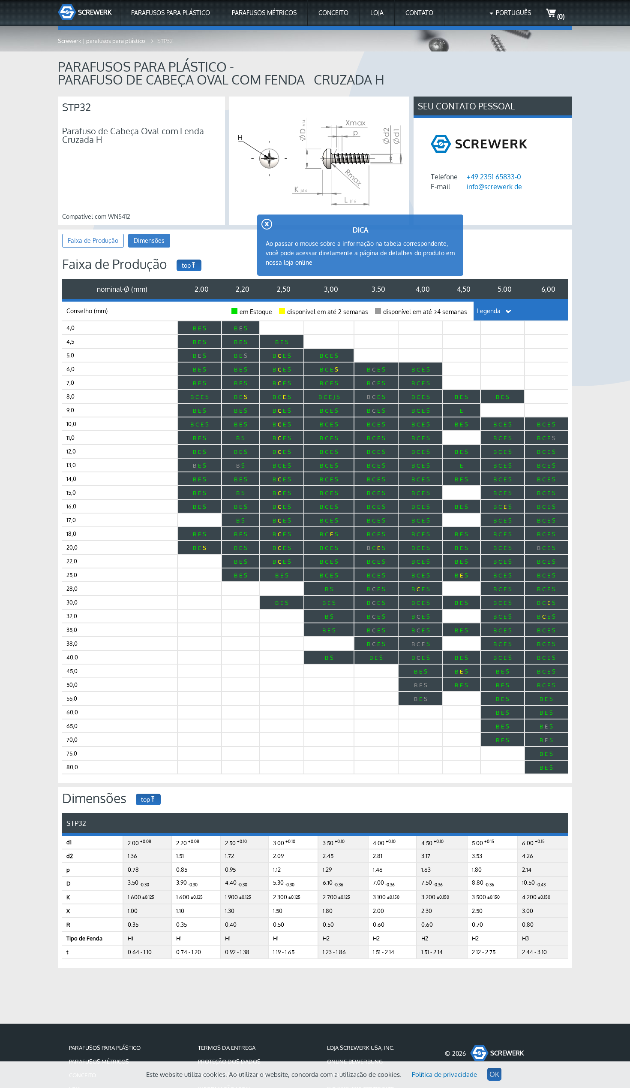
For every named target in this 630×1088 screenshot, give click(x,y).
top (186, 265)
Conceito (333, 12)
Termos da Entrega (226, 1047)
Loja (377, 12)
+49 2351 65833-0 (494, 176)
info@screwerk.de (494, 186)
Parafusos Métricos (264, 12)
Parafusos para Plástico (170, 12)
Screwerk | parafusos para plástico (102, 40)
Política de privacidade (444, 1074)
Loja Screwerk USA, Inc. (360, 1047)
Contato (419, 12)
